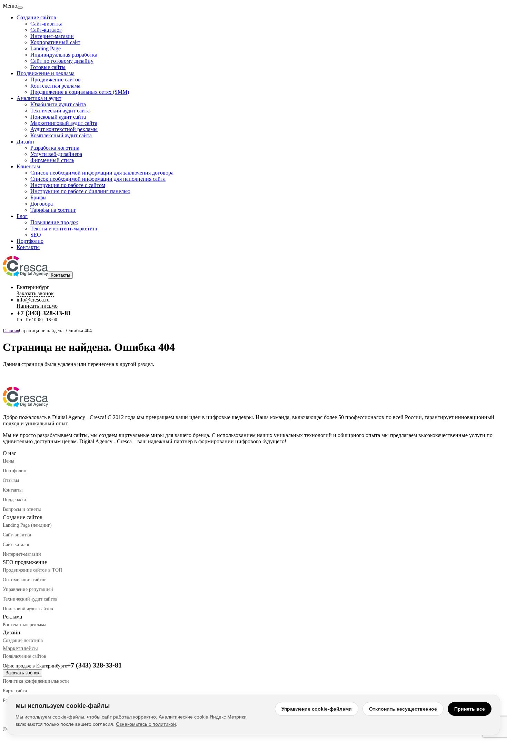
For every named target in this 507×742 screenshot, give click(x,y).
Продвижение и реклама (45, 73)
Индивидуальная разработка (63, 55)
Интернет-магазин (52, 36)
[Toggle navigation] (20, 8)
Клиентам (28, 166)
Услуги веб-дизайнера (56, 154)
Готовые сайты (48, 67)
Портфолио (30, 241)
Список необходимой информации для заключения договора (101, 173)
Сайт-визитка (46, 24)
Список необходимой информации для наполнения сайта (98, 179)
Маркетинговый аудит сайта (63, 123)
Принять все (469, 709)
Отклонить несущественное (403, 709)
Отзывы (11, 480)
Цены (8, 461)
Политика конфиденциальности (36, 681)
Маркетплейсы (20, 648)
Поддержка (14, 499)
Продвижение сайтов (55, 79)
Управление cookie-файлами (316, 709)
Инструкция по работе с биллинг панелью (80, 191)
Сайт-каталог (46, 30)
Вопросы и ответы (22, 509)
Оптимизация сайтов (25, 579)
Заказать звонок (22, 672)
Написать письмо (37, 306)
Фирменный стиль (52, 160)
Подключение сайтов (24, 656)
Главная (11, 330)
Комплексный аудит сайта (61, 135)
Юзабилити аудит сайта (58, 104)
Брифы (38, 197)
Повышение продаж (54, 222)
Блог (22, 216)
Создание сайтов (36, 17)
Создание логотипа (23, 640)
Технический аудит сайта (60, 110)
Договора (41, 204)
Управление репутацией (28, 589)
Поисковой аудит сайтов (28, 608)
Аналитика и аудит (39, 98)
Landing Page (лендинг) (27, 525)
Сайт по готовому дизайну (61, 61)
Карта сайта (15, 690)
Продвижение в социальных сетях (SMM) (79, 92)
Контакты (28, 247)
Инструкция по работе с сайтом (67, 185)
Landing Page (45, 48)
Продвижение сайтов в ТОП (32, 570)
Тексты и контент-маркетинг (64, 228)
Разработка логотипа (54, 148)
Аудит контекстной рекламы (64, 129)
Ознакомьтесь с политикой (146, 724)
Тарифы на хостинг (53, 210)
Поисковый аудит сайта (58, 117)
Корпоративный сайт (55, 42)
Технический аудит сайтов (30, 599)
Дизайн (25, 142)
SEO (35, 235)
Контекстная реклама (55, 86)
